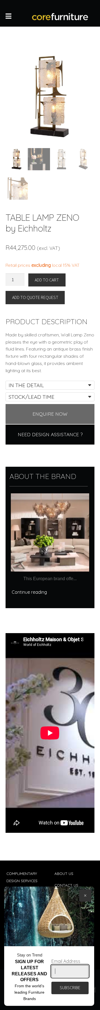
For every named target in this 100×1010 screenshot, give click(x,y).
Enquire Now (50, 414)
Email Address (65, 961)
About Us (63, 873)
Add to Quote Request (35, 297)
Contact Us (66, 885)
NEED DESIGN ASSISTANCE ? (50, 434)
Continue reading (29, 592)
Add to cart (47, 280)
